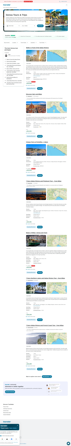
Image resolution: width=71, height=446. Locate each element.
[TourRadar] (7, 4)
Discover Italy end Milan (11, 61)
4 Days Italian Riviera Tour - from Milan (14, 80)
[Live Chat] (68, 443)
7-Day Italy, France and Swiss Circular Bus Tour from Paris (14, 83)
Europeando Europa (37, 217)
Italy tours (11, 7)
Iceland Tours (5, 410)
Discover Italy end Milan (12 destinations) (12, 78)
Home (4, 7)
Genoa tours (15, 7)
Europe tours (7, 7)
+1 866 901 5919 (64, 1)
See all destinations (36, 75)
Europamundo (35, 126)
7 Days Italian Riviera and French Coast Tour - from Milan (14, 75)
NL (20, 437)
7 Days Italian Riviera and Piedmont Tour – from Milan (14, 66)
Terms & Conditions (22, 443)
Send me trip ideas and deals (8, 435)
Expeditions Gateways (37, 263)
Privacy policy (16, 442)
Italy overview (7, 42)
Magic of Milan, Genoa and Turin (13, 68)
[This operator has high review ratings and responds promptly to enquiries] (40, 126)
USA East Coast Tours (7, 408)
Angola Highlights (6, 414)
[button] (47, 85)
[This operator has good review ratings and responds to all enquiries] (42, 217)
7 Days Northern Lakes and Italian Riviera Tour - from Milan (13, 71)
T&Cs (12, 442)
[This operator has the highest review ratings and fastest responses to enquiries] (45, 79)
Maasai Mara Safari (7, 412)
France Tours (5, 406)
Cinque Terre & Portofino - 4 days (13, 63)
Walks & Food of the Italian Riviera (13, 59)
